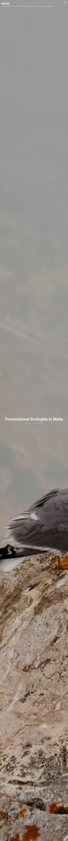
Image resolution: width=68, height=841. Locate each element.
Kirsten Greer (40, 423)
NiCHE (5, 3)
